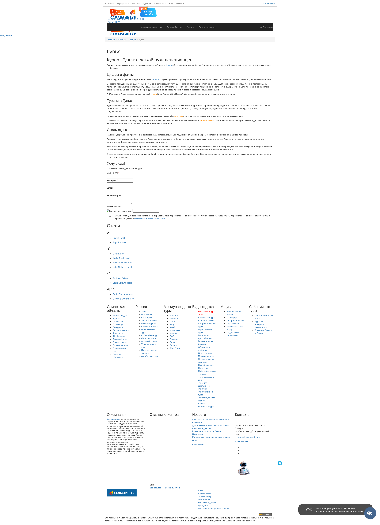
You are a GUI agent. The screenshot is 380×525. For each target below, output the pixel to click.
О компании (269, 3)
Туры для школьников (204, 384)
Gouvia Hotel (119, 253)
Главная (111, 39)
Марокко (174, 333)
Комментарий (114, 195)
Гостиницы (118, 324)
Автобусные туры (149, 355)
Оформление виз (235, 320)
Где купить (267, 27)
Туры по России (174, 27)
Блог (171, 3)
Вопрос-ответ (160, 3)
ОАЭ (172, 336)
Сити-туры (203, 367)
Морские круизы (206, 355)
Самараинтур (113, 418)
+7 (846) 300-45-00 (116, 18)
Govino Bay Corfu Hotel (124, 298)
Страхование (233, 323)
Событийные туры (150, 335)
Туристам (147, 3)
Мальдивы (175, 330)
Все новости (198, 444)
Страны (122, 39)
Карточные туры (206, 406)
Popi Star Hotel (120, 242)
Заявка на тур (205, 496)
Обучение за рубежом (204, 348)
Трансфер (232, 317)
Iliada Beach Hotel (121, 258)
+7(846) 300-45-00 (244, 419)
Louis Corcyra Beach (122, 282)
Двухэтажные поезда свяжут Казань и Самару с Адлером (210, 427)
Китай (172, 327)
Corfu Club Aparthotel (123, 294)
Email (109, 187)
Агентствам (109, 3)
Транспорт (118, 333)
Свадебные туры (206, 364)
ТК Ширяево (119, 336)
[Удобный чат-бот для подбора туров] (260, 467)
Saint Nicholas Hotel (122, 266)
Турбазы (117, 318)
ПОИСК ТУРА (113, 21)
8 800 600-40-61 (135, 18)
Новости (180, 3)
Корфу (169, 64)
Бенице (155, 79)
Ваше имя (112, 172)
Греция (132, 39)
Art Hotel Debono (121, 278)
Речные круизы (120, 341)
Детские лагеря (120, 344)
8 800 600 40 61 (242, 422)
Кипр (172, 324)
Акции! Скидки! (120, 315)
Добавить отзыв (172, 487)
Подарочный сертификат (233, 334)
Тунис (172, 341)
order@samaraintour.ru (249, 437)
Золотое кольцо (149, 320)
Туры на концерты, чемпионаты (261, 324)
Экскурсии (118, 327)
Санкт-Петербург (149, 326)
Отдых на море (148, 338)
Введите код (113, 206)
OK (309, 509)
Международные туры (151, 27)
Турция (173, 344)
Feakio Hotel (119, 237)
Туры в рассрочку (207, 27)
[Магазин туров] (147, 11)
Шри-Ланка (175, 347)
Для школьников (121, 330)
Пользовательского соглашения (149, 218)
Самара (190, 27)
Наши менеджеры (207, 502)
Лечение (202, 344)
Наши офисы (241, 441)
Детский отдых (205, 338)
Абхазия (174, 315)
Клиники (202, 403)
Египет (173, 321)
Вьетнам (174, 318)
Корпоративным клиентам (128, 3)
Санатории (118, 321)
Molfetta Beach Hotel (122, 262)
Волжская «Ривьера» (118, 355)
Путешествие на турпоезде (149, 351)
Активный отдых (120, 339)
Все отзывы (155, 487)
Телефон (111, 180)
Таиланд (174, 339)
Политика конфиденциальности (213, 508)
